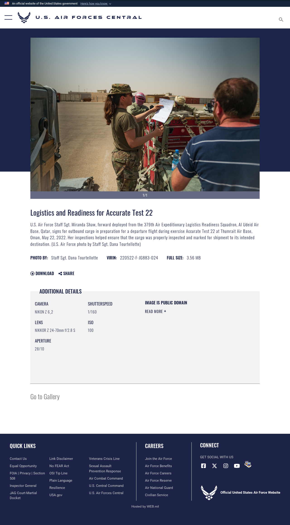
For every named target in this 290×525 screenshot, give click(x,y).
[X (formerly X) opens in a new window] (214, 465)
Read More (154, 311)
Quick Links (23, 446)
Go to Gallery (45, 396)
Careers (154, 446)
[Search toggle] (282, 17)
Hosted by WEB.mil (145, 506)
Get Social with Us (216, 457)
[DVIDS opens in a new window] (247, 464)
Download (44, 273)
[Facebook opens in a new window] (203, 465)
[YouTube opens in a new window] (236, 465)
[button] (96, 3)
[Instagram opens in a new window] (225, 465)
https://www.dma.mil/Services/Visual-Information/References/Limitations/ (185, 349)
